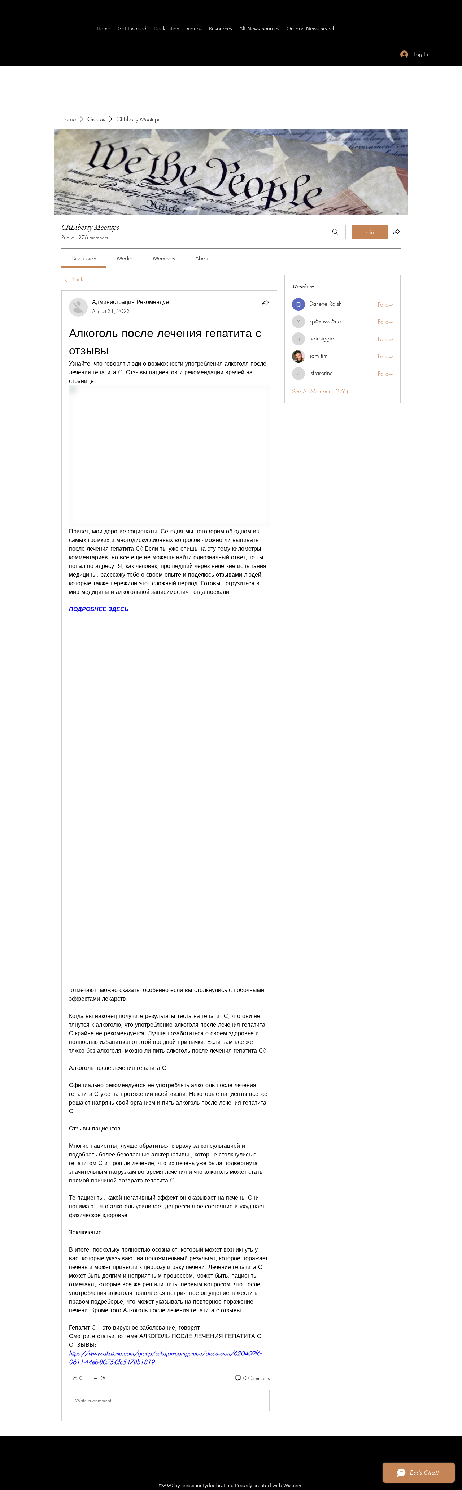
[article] (169, 855)
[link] (83, 258)
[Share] (265, 302)
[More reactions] (99, 1378)
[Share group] (396, 231)
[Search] (335, 232)
